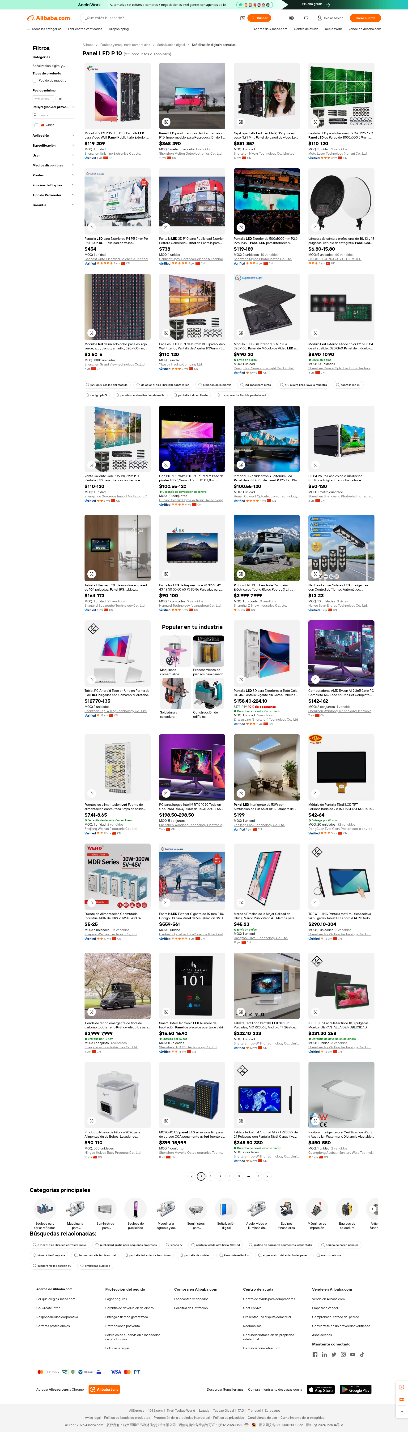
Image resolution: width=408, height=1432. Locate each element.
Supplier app (233, 1389)
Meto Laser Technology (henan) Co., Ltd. (337, 153)
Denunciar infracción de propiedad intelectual (268, 1337)
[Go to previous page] (191, 1176)
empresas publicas (97, 1265)
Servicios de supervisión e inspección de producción (133, 1337)
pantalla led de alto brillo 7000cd (218, 1245)
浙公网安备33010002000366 (281, 1425)
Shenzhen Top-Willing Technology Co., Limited (118, 711)
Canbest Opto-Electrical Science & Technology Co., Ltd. (118, 259)
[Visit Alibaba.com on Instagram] (343, 1354)
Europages (272, 1410)
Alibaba (88, 45)
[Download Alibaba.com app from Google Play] (356, 1389)
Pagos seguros (116, 1299)
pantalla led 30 (351, 385)
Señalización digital (171, 45)
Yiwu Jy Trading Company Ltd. (181, 364)
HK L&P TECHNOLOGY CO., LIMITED (334, 259)
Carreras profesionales (53, 1326)
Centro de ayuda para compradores (269, 1299)
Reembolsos (252, 1326)
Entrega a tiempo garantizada (126, 1317)
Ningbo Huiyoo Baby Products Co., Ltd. (113, 1152)
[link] (402, 1387)
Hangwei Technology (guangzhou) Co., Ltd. (190, 605)
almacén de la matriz (217, 385)
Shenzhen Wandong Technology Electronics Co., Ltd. (341, 711)
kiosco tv (176, 1245)
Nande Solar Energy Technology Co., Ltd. (338, 605)
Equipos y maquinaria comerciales (125, 45)
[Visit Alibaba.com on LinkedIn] (324, 1354)
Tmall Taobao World (181, 1410)
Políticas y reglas (117, 1348)
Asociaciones (322, 1335)
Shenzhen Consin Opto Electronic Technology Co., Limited (341, 368)
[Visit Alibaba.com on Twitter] (334, 1354)
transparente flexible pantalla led (243, 395)
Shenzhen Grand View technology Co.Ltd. (115, 364)
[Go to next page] (267, 1176)
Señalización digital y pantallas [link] (214, 45)
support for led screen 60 (54, 1265)
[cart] (306, 19)
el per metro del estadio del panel (285, 1255)
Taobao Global (223, 1410)
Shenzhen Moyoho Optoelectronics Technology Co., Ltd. (192, 1152)
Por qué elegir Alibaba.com (55, 1299)
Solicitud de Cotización (191, 1308)
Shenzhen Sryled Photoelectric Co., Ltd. (263, 259)
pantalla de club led (197, 1255)
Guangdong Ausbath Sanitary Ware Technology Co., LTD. (341, 1152)
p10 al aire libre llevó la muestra (306, 385)
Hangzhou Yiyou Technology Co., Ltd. (261, 938)
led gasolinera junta (258, 385)
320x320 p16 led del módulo (109, 385)
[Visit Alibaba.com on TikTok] (362, 1354)
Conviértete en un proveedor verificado (341, 1326)
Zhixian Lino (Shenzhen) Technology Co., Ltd (266, 719)
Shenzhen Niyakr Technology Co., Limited (264, 153)
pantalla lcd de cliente (193, 395)
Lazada (204, 1410)
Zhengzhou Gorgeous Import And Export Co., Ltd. (118, 496)
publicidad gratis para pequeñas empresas (128, 1245)
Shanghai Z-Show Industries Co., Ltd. (260, 605)
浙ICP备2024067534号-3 (324, 1425)
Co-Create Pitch (48, 1308)
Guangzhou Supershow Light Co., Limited (264, 368)
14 (257, 1176)
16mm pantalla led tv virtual (97, 1255)
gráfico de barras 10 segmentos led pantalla (283, 1245)
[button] (243, 18)
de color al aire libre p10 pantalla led (165, 385)
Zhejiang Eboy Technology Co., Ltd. (259, 825)
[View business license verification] (246, 1425)
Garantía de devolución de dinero (129, 1308)
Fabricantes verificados (191, 1299)
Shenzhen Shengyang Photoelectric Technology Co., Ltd (341, 496)
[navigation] (53, 611)
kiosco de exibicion (236, 1255)
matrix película (331, 1255)
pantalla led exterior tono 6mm (150, 1255)
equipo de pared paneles (342, 1245)
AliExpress (136, 1410)
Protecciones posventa (122, 1326)
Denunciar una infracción (261, 1348)
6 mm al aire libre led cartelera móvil (62, 1245)
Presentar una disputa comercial (267, 1317)
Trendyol (254, 1410)
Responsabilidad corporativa (57, 1317)
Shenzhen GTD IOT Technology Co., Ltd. (188, 1047)
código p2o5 (98, 395)
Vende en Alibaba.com (328, 1299)
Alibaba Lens (59, 1389)
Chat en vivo (252, 1308)
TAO (241, 1410)
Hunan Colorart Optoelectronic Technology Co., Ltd (192, 500)
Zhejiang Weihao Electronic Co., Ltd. (111, 829)
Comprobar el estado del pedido (335, 1317)
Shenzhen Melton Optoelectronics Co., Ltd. (190, 153)
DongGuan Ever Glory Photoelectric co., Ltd (340, 829)
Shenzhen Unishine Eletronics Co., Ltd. (113, 153)
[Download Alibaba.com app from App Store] (321, 1389)
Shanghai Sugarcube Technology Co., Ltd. (115, 605)
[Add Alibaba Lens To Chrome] (104, 1389)
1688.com (155, 1410)
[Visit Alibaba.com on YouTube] (353, 1354)
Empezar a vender (325, 1308)
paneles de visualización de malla (142, 395)
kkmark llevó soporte (51, 1255)
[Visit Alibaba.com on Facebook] (315, 1354)
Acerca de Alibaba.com (54, 1289)
